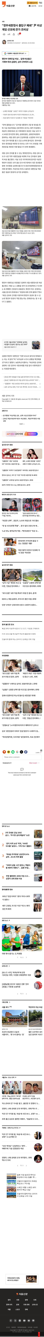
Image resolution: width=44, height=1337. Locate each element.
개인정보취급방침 (21, 1327)
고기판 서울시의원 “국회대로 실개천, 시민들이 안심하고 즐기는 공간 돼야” (16, 343)
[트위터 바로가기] (15, 1320)
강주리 (9, 41)
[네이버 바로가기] (28, 1320)
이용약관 (13, 1327)
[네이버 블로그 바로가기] (33, 1320)
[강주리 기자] (4, 42)
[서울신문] (8, 4)
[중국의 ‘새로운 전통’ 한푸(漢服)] (38, 985)
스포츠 (18, 1309)
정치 (9, 1300)
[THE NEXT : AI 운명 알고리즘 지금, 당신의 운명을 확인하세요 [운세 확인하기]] (22, 434)
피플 (9, 1309)
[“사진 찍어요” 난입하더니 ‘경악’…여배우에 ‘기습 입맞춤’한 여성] (38, 1147)
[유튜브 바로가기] (19, 1320)
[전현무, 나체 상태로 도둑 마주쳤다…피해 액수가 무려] (38, 1159)
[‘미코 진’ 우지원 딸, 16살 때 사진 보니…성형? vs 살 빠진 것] (38, 1135)
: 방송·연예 (8, 1077)
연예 (26, 1309)
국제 (34, 1300)
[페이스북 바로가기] (10, 1320)
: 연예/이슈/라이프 (10, 1128)
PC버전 (36, 1327)
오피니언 (5, 966)
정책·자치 (9, 1304)
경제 (26, 1300)
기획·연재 (5, 1002)
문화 (17, 1304)
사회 (3, 21)
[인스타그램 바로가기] (24, 1320)
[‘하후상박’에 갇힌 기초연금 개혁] (38, 974)
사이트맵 (30, 1327)
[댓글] (19, 34)
